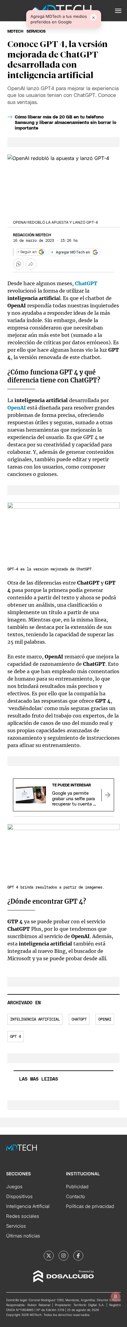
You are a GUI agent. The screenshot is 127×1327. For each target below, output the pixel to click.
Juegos (14, 1186)
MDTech (15, 31)
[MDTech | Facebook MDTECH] (78, 1255)
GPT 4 (15, 1036)
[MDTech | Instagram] (63, 1255)
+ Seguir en (27, 252)
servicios (36, 31)
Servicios (16, 1226)
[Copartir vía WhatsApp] (18, 264)
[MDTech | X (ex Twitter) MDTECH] (48, 1255)
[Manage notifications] (116, 1296)
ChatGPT (86, 283)
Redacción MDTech (32, 235)
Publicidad (77, 1186)
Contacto (75, 1196)
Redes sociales (22, 1216)
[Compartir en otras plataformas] (31, 264)
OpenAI (16, 408)
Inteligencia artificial (35, 1019)
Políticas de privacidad (90, 1206)
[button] (118, 11)
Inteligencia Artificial (28, 1206)
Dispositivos (19, 1196)
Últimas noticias (23, 1236)
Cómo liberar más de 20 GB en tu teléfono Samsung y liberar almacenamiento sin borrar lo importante (65, 122)
